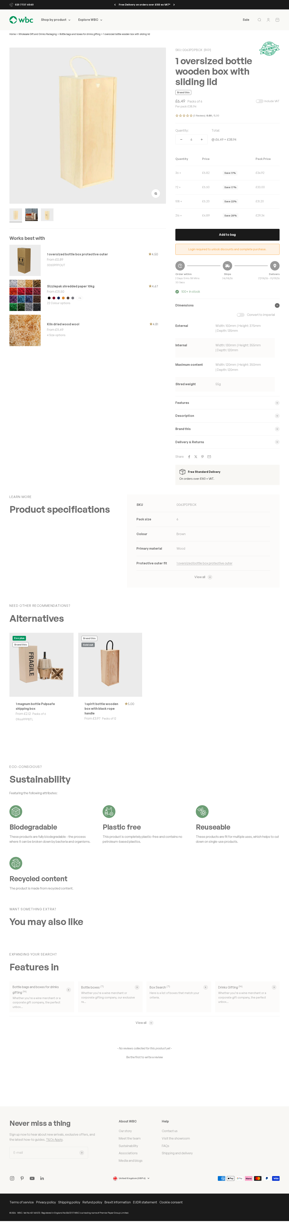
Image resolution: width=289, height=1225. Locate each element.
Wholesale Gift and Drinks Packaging (37, 34)
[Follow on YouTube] (32, 1178)
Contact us (170, 1131)
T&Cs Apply (54, 1140)
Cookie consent (171, 1202)
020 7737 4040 (24, 4)
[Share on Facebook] (189, 456)
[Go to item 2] (31, 215)
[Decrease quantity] (181, 139)
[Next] (174, 5)
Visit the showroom (176, 1138)
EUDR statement (145, 1202)
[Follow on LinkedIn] (42, 1178)
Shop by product (53, 20)
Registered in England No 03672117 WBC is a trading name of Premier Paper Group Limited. (85, 1212)
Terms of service (21, 1202)
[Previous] (115, 5)
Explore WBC (88, 20)
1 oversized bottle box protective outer (77, 254)
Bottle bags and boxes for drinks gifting (80, 34)
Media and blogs (131, 1161)
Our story (125, 1131)
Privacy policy (46, 1202)
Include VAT (272, 101)
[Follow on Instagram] (12, 1178)
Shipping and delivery (177, 1153)
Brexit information (118, 1202)
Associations (128, 1153)
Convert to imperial (261, 315)
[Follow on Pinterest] (22, 1178)
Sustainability (128, 1146)
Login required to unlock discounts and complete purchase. (227, 249)
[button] (227, 115)
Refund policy (92, 1202)
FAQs (165, 1146)
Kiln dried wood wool (63, 324)
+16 (79, 298)
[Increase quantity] (201, 139)
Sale (246, 20)
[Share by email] (209, 456)
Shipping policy (69, 1202)
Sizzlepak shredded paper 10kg (70, 286)
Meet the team (130, 1138)
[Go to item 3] (47, 215)
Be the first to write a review (144, 1057)
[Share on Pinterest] (202, 456)
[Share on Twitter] (195, 456)
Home (12, 34)
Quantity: (182, 130)
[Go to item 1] (15, 215)
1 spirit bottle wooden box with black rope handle (101, 708)
